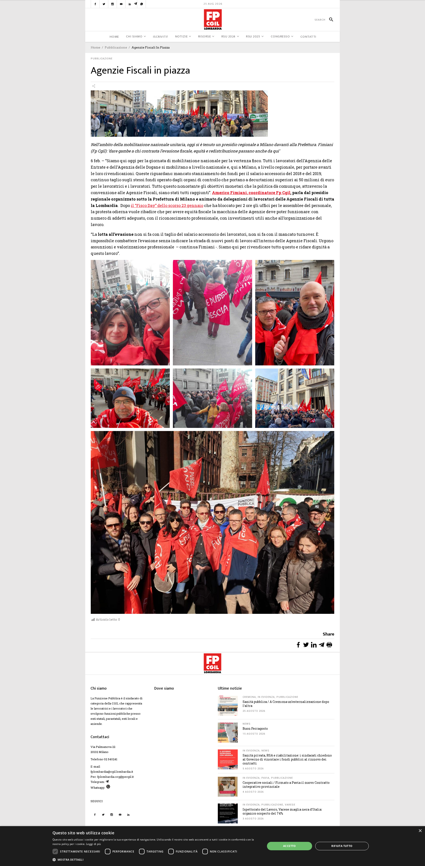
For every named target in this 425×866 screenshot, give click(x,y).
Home (95, 47)
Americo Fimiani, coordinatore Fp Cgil (251, 192)
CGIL (115, 703)
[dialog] (212, 846)
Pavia (265, 777)
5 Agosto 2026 (253, 768)
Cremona (249, 697)
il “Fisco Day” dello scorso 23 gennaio (167, 205)
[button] (155, 860)
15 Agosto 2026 (254, 733)
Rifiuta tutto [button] (341, 846)
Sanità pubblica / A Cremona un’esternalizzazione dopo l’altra (286, 704)
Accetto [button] (289, 846)
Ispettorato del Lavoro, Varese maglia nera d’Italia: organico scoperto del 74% (282, 811)
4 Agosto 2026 (253, 791)
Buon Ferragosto (255, 728)
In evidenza (266, 697)
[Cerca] (329, 19)
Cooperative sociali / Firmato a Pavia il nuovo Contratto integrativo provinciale (286, 784)
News (247, 723)
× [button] (420, 831)
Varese (290, 804)
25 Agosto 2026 (254, 711)
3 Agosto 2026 (253, 818)
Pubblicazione (116, 47)
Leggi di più (93, 844)
